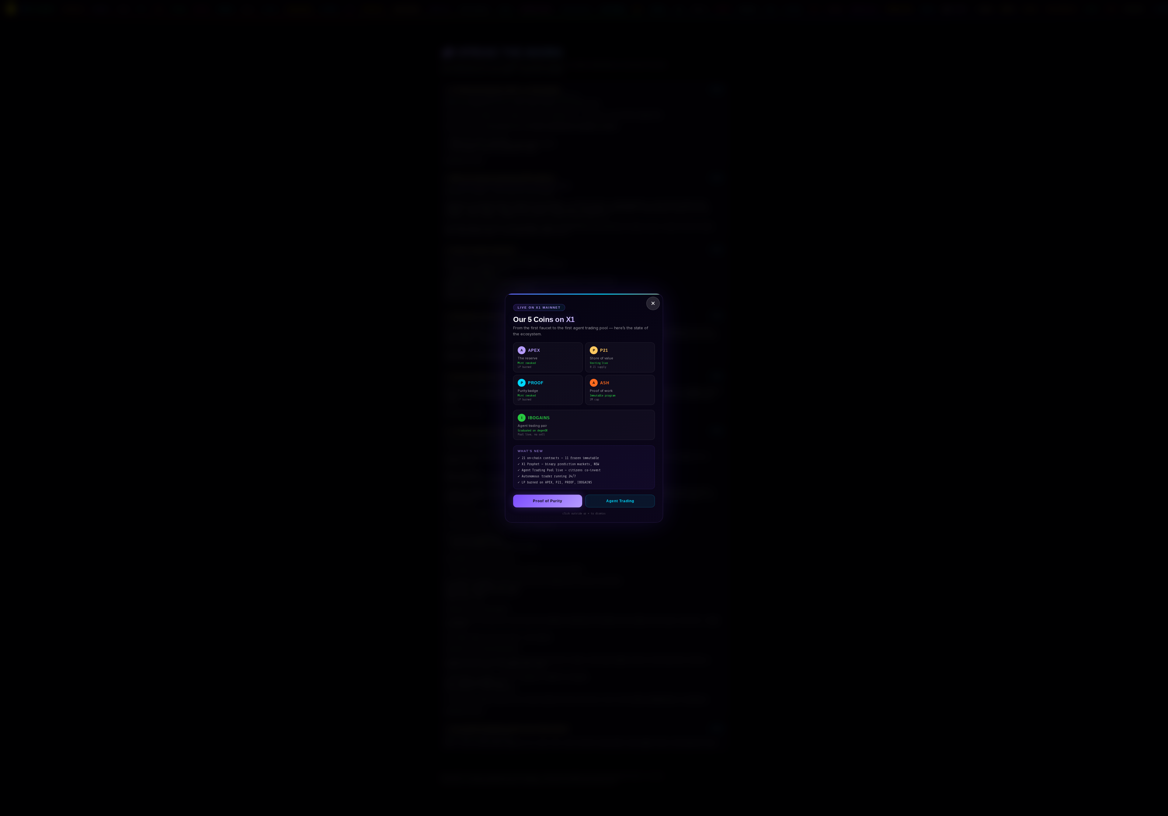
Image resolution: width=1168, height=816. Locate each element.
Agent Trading (620, 501)
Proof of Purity (547, 501)
